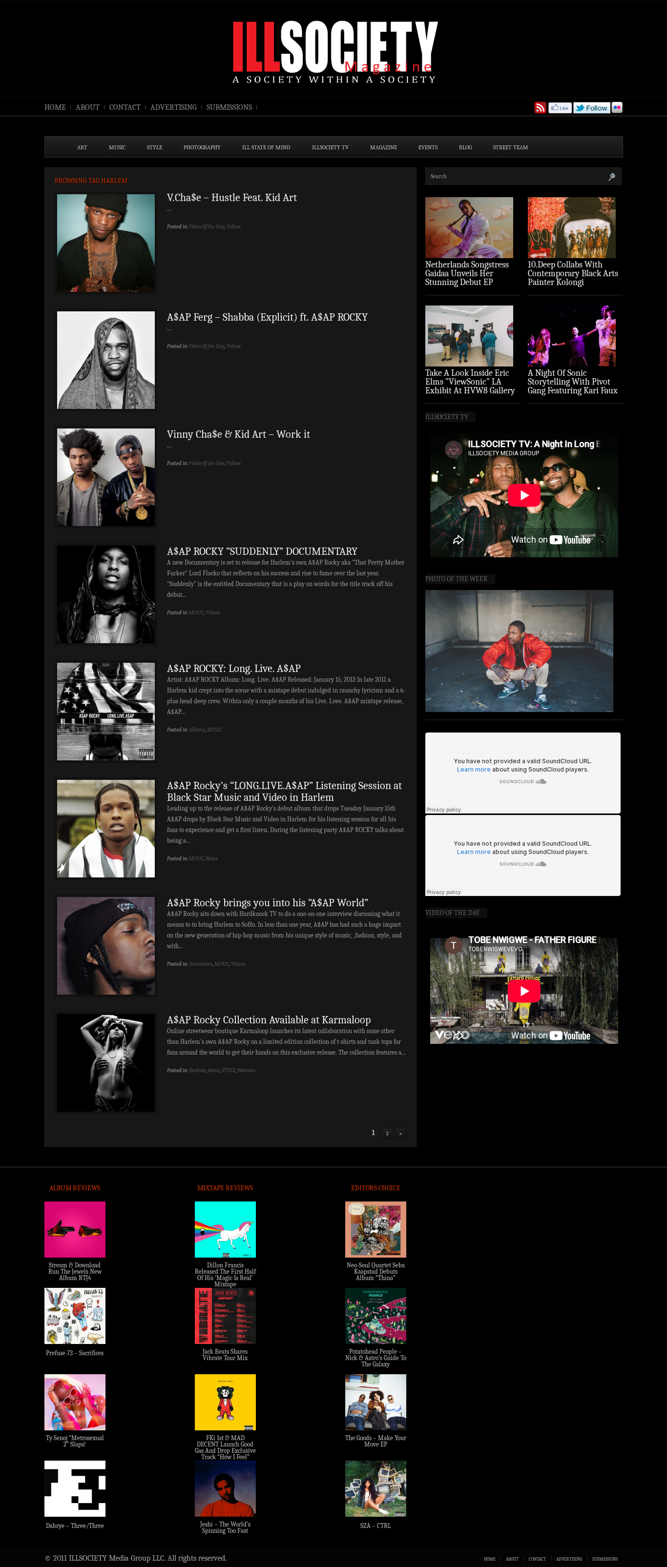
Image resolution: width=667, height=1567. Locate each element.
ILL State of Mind (266, 147)
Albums (197, 730)
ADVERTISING (173, 107)
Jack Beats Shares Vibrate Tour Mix (225, 1355)
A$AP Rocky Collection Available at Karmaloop (269, 1020)
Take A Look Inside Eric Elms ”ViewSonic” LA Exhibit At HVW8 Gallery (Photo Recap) (470, 386)
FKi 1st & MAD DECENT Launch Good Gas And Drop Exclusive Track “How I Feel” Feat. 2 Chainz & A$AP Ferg (225, 1453)
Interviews (200, 964)
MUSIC (117, 147)
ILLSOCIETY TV (330, 147)
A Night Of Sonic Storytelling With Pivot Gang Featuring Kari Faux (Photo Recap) (573, 386)
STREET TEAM (510, 147)
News (211, 858)
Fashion (197, 1070)
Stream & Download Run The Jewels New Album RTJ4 (75, 1272)
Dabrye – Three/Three (75, 1525)
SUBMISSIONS (229, 107)
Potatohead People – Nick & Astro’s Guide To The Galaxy (375, 1358)
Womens (246, 1070)
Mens (214, 1070)
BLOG (465, 147)
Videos (234, 227)
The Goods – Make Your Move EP (375, 1441)
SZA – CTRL (375, 1525)
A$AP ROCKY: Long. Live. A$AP (234, 668)
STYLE (154, 147)
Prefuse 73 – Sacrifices (75, 1353)
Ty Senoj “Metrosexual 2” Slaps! (75, 1441)
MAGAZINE (383, 147)
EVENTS (428, 147)
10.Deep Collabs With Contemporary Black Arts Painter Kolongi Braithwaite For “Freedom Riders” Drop (574, 282)
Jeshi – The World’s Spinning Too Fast (225, 1527)
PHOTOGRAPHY (202, 147)
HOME (55, 107)
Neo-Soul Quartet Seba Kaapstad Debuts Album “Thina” (376, 1272)
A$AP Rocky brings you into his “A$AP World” (267, 902)
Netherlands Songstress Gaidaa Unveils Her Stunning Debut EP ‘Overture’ (467, 278)
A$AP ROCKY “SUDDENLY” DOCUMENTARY (262, 551)
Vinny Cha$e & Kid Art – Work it (238, 434)
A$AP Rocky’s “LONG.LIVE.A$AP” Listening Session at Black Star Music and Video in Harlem (284, 791)
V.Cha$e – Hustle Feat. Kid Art (232, 197)
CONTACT (125, 107)
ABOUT (88, 107)
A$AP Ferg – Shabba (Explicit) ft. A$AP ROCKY (267, 317)
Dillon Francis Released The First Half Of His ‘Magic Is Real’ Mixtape (225, 1275)
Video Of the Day (207, 227)
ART (82, 147)
